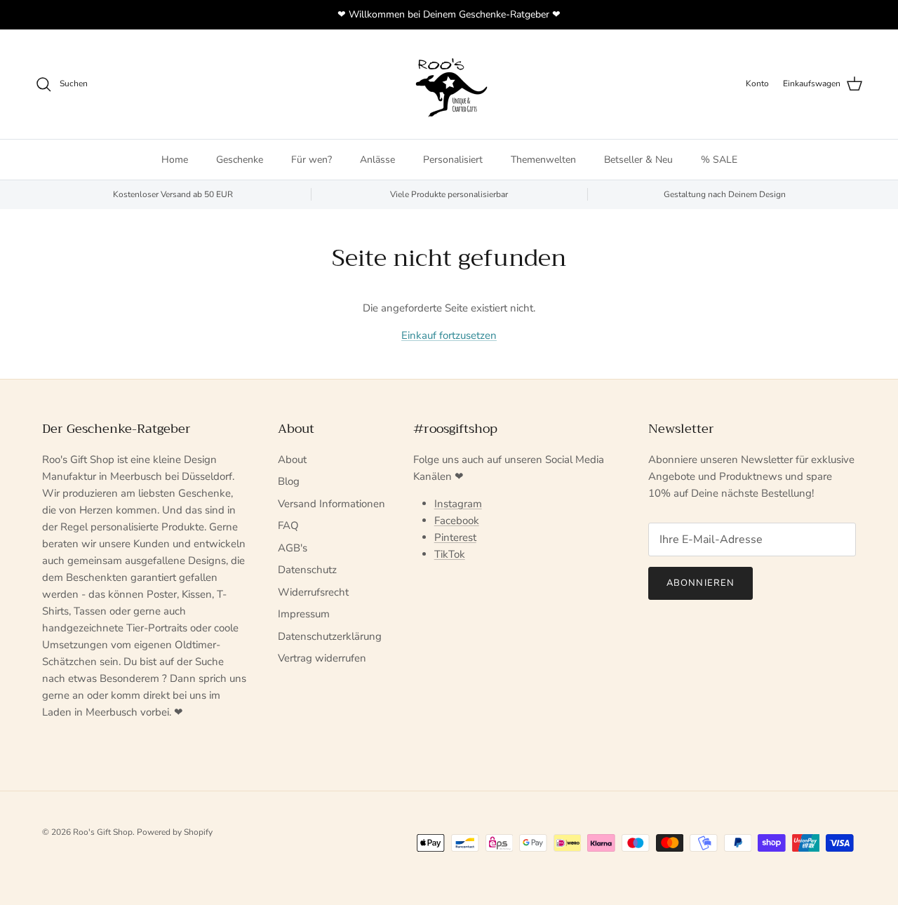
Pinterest (455, 537)
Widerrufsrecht (313, 592)
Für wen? (311, 159)
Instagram (458, 504)
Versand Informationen (331, 504)
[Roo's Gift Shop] (449, 84)
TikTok (449, 554)
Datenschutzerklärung (330, 636)
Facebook (456, 521)
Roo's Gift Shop (103, 832)
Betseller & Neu (638, 159)
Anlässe (377, 159)
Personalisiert (453, 159)
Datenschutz (307, 570)
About (292, 459)
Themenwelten (543, 159)
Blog (289, 481)
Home (174, 159)
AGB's (292, 548)
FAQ (288, 525)
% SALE (719, 159)
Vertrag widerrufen (322, 658)
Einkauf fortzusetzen (449, 335)
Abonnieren (700, 583)
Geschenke (239, 159)
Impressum (304, 614)
